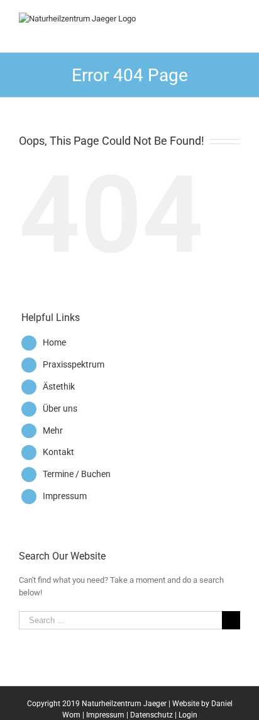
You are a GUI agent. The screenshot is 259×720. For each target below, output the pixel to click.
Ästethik (59, 386)
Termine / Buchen (77, 474)
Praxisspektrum (73, 364)
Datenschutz (151, 715)
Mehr (53, 430)
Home (54, 342)
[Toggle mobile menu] (235, 19)
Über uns (60, 408)
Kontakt (58, 452)
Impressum (65, 496)
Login (188, 715)
